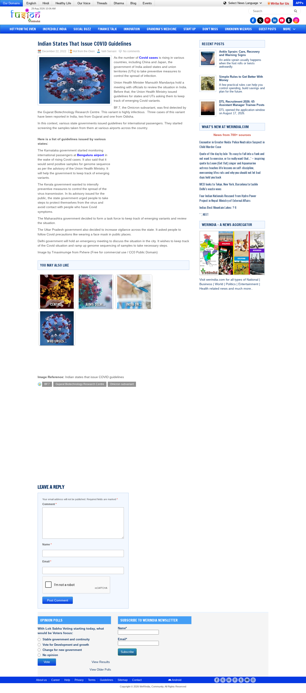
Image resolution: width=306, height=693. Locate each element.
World (219, 284)
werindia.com (216, 279)
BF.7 (47, 384)
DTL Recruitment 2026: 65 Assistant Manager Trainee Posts (241, 103)
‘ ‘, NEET (204, 214)
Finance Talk (107, 29)
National (253, 279)
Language (243, 3)
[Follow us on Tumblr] (289, 20)
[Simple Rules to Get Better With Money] (207, 83)
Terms (91, 680)
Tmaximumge (61, 252)
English (31, 3)
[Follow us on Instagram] (296, 20)
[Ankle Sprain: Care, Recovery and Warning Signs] (207, 58)
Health (204, 288)
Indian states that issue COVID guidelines (94, 377)
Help (67, 680)
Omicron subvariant (122, 384)
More (287, 29)
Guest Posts (267, 29)
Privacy (79, 680)
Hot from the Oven (23, 29)
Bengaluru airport (90, 155)
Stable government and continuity (66, 639)
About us (41, 680)
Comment (49, 504)
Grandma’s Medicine (162, 29)
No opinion (50, 655)
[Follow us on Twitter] (260, 20)
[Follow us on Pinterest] (267, 20)
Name (47, 544)
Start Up (189, 29)
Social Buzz (82, 29)
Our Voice (84, 3)
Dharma (119, 3)
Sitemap (123, 680)
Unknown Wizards (238, 29)
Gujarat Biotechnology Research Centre (80, 384)
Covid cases (148, 57)
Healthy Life (63, 3)
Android (176, 680)
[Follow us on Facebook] (253, 20)
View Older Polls (100, 669)
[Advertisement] (20, 104)
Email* (122, 639)
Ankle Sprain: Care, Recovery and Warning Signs (239, 53)
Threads (102, 3)
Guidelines (106, 680)
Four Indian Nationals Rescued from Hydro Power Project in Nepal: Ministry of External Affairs (227, 198)
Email (46, 561)
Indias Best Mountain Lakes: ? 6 (217, 207)
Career (55, 680)
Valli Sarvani (108, 51)
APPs (299, 3)
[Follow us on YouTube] (282, 20)
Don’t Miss (210, 29)
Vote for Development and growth (66, 644)
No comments (131, 51)
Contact (137, 680)
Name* (122, 628)
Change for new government (62, 650)
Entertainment (248, 284)
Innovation (132, 29)
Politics (231, 284)
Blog (133, 3)
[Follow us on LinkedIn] (275, 20)
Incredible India (55, 29)
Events (147, 3)
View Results (101, 662)
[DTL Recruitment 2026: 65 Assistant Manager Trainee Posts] (207, 108)
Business (206, 284)
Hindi (46, 3)
